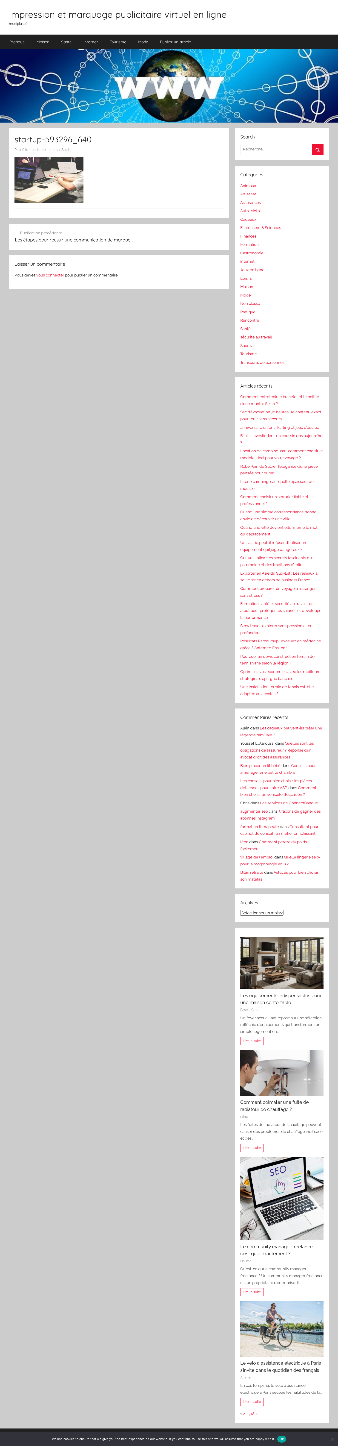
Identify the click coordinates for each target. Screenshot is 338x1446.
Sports (246, 345)
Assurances (250, 202)
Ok (282, 1439)
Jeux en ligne (252, 269)
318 (252, 1413)
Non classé (250, 303)
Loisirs (246, 278)
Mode (143, 41)
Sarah (65, 150)
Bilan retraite (251, 872)
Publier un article (175, 41)
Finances (248, 236)
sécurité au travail (256, 337)
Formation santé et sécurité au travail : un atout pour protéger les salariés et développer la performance (281, 610)
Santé (66, 41)
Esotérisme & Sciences (260, 227)
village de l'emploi (256, 857)
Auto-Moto (250, 211)
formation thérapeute (259, 826)
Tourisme (118, 41)
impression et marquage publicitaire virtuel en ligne (118, 14)
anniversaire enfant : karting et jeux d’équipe (279, 427)
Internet (90, 41)
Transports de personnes (262, 362)
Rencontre (249, 320)
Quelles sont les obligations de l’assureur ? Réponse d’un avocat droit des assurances (277, 750)
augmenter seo (254, 811)
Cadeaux (248, 219)
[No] (332, 1439)
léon (244, 842)
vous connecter (50, 275)
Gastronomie (252, 253)
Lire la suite (252, 1041)
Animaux (248, 185)
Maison (43, 41)
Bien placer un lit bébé (260, 765)
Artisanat (248, 194)
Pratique (17, 41)
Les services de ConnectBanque (289, 803)
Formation (249, 244)
